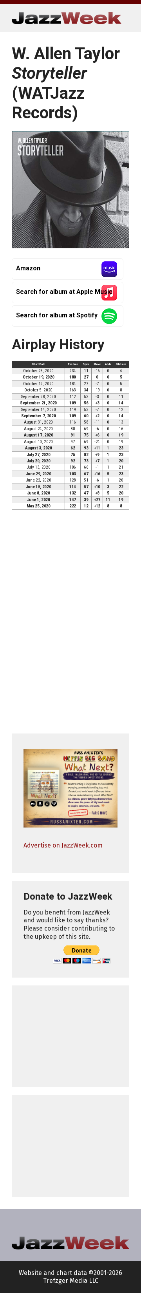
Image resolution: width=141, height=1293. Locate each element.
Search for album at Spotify (57, 315)
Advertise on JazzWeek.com (63, 845)
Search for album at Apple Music (64, 291)
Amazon (28, 268)
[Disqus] (70, 625)
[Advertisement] (71, 1036)
